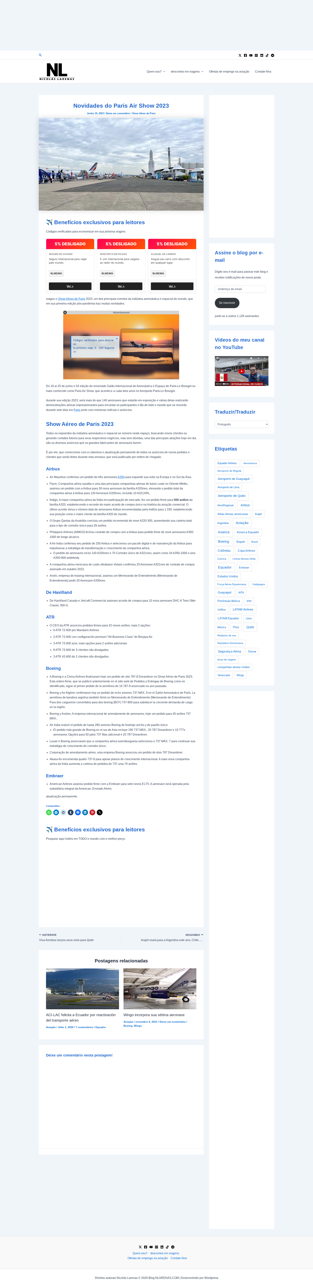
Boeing (128, 1025)
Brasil (254, 541)
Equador (100, 1027)
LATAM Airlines (243, 609)
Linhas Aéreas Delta (244, 558)
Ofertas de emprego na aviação (229, 71)
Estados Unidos (228, 576)
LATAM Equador (228, 618)
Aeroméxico (250, 463)
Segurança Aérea (229, 651)
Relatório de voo (226, 635)
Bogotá (240, 541)
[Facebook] (245, 55)
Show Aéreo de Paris (144, 113)
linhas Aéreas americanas (233, 513)
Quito (250, 627)
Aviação (51, 1027)
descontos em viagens (185, 71)
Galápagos (259, 584)
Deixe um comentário (118, 113)
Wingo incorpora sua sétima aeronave (154, 1015)
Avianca (223, 532)
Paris (77, 409)
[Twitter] (240, 55)
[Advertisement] (156, 25)
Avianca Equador (248, 532)
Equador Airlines (227, 463)
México (221, 627)
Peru (236, 627)
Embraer (244, 567)
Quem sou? (154, 71)
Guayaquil (224, 592)
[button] (40, 55)
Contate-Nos (263, 71)
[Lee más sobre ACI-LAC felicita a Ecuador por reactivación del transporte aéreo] (82, 988)
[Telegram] (272, 55)
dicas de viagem (226, 659)
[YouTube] (251, 55)
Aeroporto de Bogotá (229, 470)
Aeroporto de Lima (228, 487)
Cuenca (221, 558)
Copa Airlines (246, 550)
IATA (241, 592)
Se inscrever (227, 302)
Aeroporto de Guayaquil (234, 479)
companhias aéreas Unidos (233, 667)
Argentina (223, 523)
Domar (252, 651)
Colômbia (224, 550)
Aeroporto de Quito (231, 496)
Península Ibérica (229, 601)
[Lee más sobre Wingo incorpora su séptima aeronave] (160, 988)
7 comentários (84, 1027)
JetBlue (221, 609)
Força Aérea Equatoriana (231, 584)
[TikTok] (267, 55)
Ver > (70, 286)
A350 (121, 477)
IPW (249, 601)
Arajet (258, 513)
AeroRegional (225, 505)
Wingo (138, 1025)
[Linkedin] (261, 55)
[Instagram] (256, 55)
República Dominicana (230, 643)
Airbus (245, 505)
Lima (249, 618)
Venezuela (224, 675)
